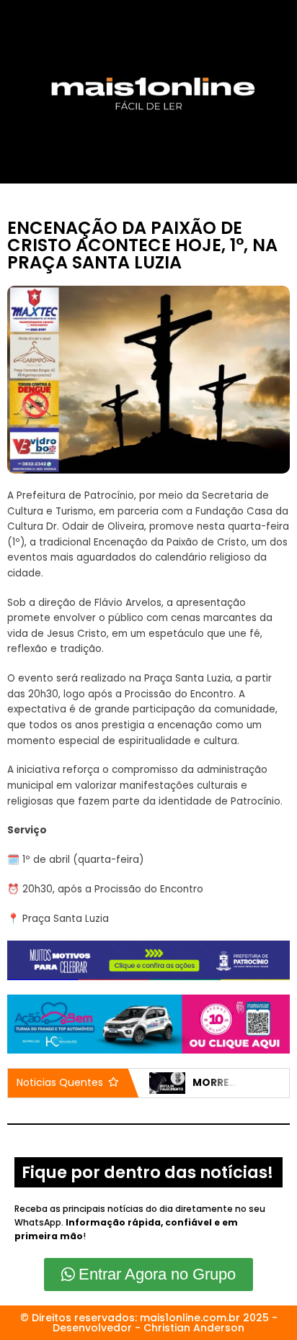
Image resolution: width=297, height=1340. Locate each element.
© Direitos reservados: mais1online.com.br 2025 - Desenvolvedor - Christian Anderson (149, 1322)
